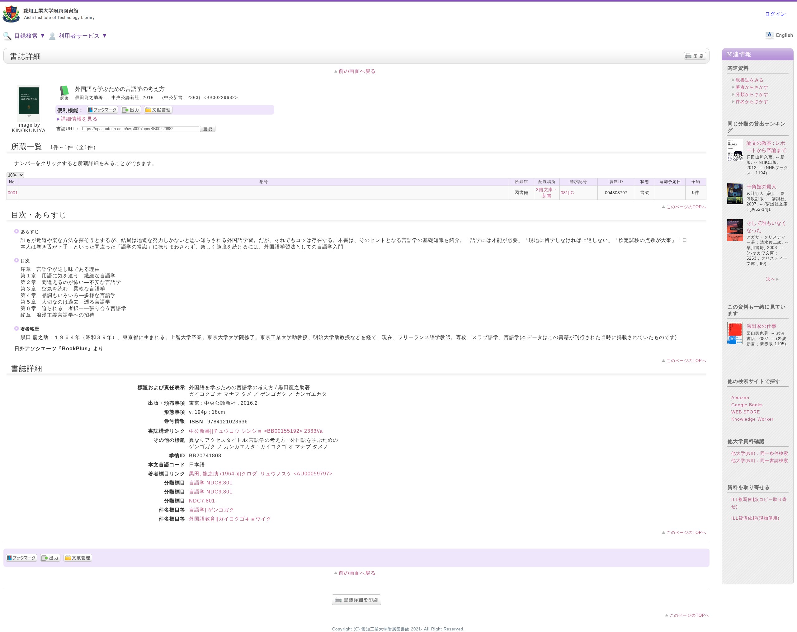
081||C (567, 192)
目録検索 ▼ (29, 36)
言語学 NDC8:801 (211, 482)
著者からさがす (752, 87)
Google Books (747, 404)
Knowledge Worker (752, 419)
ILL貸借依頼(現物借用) (755, 518)
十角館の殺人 (761, 186)
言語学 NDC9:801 (211, 491)
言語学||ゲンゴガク (211, 509)
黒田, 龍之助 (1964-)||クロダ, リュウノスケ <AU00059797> (260, 473)
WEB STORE (745, 411)
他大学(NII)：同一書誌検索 (759, 460)
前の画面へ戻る (357, 71)
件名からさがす (752, 101)
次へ (771, 278)
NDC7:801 (202, 500)
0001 (13, 192)
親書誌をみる (750, 80)
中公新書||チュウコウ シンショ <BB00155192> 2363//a (256, 431)
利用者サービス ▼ (82, 36)
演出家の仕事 (761, 326)
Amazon (740, 397)
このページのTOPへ (686, 207)
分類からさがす (752, 94)
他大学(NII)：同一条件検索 (759, 453)
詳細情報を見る (79, 118)
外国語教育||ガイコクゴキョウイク (230, 518)
